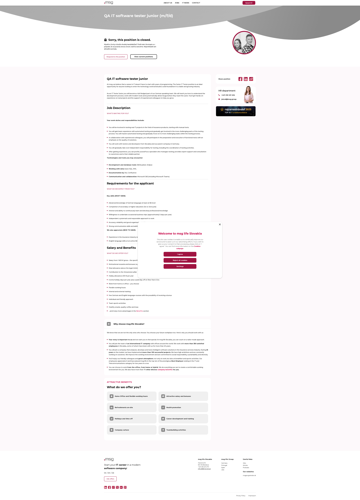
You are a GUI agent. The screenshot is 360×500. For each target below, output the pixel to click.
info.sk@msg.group (204, 469)
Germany (224, 463)
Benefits (139, 311)
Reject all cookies (180, 260)
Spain (223, 467)
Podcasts (246, 467)
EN (109, 473)
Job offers (110, 479)
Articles (245, 465)
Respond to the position (115, 57)
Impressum (252, 496)
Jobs (244, 463)
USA (222, 470)
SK (105, 473)
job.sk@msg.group (228, 99)
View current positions (143, 57)
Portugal (224, 465)
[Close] (220, 224)
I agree (180, 254)
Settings (180, 266)
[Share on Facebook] (239, 79)
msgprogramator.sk (249, 475)
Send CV (248, 3)
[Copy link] (250, 79)
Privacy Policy (240, 496)
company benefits (165, 370)
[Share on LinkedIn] (245, 79)
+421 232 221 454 (228, 95)
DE (113, 473)
